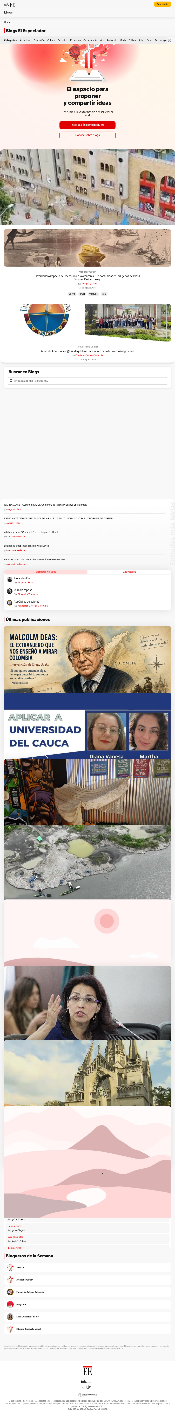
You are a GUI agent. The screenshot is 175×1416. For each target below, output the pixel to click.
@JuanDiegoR (18, 1230)
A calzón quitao (15, 1237)
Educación (39, 40)
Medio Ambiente (108, 40)
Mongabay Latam (87, 272)
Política (132, 40)
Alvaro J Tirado (14, 523)
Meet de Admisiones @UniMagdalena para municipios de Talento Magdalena (87, 351)
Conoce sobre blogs (87, 135)
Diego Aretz (22, 1304)
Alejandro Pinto (14, 509)
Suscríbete (162, 4)
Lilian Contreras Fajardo (27, 1316)
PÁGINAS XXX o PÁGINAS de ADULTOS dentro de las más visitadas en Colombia (45, 504)
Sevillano (20, 1267)
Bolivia (72, 294)
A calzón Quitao (19, 1241)
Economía (75, 40)
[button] (170, 40)
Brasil (82, 294)
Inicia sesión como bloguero (87, 125)
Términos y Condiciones (66, 1401)
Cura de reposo (23, 590)
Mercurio (93, 294)
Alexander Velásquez (16, 537)
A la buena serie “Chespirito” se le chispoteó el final (31, 532)
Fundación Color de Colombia (89, 355)
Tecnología (160, 40)
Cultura (51, 40)
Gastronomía (90, 40)
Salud (141, 40)
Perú (104, 294)
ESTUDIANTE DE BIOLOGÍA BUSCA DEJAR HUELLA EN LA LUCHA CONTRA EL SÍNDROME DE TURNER (58, 518)
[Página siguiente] (102, 1174)
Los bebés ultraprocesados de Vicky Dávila (27, 545)
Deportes (63, 40)
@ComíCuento (18, 1219)
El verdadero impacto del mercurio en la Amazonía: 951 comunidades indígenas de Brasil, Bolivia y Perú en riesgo (88, 278)
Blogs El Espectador (25, 30)
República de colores (87, 346)
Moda (123, 40)
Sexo (149, 40)
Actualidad (25, 40)
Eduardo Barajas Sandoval (28, 1329)
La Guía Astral (15, 1248)
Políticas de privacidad (90, 1401)
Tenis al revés (14, 1226)
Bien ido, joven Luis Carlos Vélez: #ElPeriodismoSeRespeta (34, 559)
